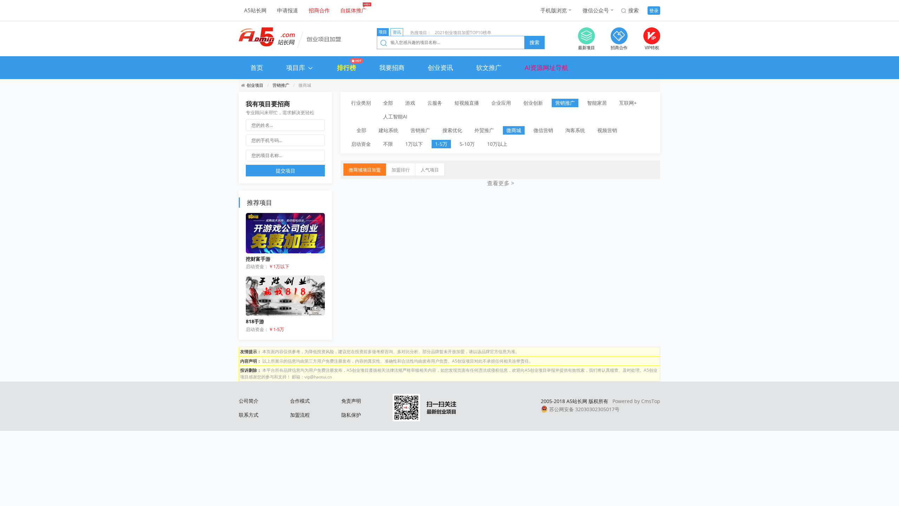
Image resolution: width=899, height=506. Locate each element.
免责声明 (351, 400)
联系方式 (248, 414)
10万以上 (497, 144)
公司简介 (248, 400)
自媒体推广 (353, 10)
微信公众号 (596, 10)
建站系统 (388, 130)
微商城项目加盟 (365, 170)
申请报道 (287, 10)
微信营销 (543, 130)
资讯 (397, 32)
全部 (388, 102)
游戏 (410, 102)
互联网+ (628, 102)
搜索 (633, 10)
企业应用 (501, 102)
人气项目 (430, 170)
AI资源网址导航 (546, 67)
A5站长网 (255, 10)
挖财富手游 (258, 258)
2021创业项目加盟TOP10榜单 (463, 32)
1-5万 (441, 144)
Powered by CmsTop (636, 401)
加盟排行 (401, 170)
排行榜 (346, 67)
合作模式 (300, 400)
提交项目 (285, 170)
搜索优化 (452, 130)
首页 (256, 67)
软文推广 (488, 67)
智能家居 (597, 102)
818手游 (255, 321)
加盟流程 (300, 414)
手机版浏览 (553, 10)
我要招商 (392, 67)
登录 (653, 10)
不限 (388, 144)
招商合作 (319, 10)
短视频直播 (466, 102)
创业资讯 (440, 67)
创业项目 (255, 85)
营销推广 (281, 85)
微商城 (513, 130)
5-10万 (467, 144)
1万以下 (414, 144)
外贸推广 (484, 130)
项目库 (296, 67)
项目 (383, 32)
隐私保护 (351, 414)
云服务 (434, 102)
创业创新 (533, 102)
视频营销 (607, 130)
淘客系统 (575, 130)
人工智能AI (395, 116)
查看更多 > (500, 183)
